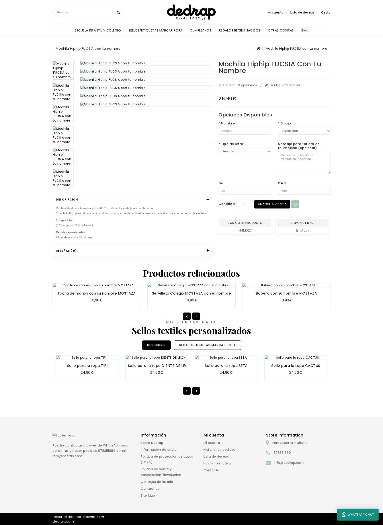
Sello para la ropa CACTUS (295, 365)
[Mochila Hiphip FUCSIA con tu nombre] (63, 70)
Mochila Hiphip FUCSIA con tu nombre (296, 48)
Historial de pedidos (219, 449)
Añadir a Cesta (272, 204)
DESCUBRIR (156, 345)
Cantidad (227, 204)
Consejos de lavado (157, 482)
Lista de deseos (216, 456)
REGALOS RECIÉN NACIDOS (239, 30)
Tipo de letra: (232, 144)
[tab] (132, 199)
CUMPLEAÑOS (200, 30)
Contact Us (150, 488)
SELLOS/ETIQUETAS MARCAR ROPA (155, 30)
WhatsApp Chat (361, 514)
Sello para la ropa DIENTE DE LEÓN (159, 365)
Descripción (67, 199)
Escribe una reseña (284, 85)
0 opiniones (247, 85)
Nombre (228, 123)
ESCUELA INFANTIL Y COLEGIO (98, 30)
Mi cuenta (211, 442)
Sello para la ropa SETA (226, 365)
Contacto (211, 470)
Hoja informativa (217, 463)
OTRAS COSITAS (281, 30)
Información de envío (158, 449)
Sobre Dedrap (152, 442)
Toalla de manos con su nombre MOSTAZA (97, 293)
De (221, 183)
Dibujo (285, 123)
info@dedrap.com (289, 462)
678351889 (282, 452)
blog (304, 30)
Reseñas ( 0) (66, 251)
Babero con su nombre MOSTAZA (286, 293)
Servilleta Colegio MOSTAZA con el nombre (191, 293)
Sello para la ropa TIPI (87, 365)
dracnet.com (93, 517)
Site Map (148, 495)
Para (282, 183)
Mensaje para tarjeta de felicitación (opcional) (299, 146)
